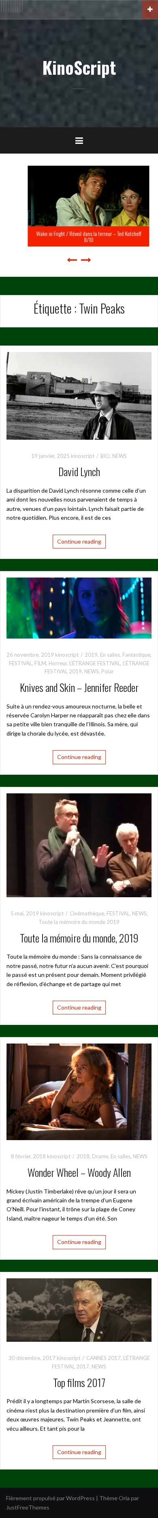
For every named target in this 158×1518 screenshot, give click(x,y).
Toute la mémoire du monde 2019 (79, 922)
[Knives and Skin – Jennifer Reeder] (79, 607)
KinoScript (79, 67)
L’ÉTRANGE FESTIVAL (94, 663)
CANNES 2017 (103, 1358)
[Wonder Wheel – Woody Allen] (79, 1091)
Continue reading (79, 541)
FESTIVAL (20, 663)
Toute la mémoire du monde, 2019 (79, 938)
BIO (105, 456)
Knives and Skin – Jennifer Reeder (79, 687)
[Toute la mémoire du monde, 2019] (79, 844)
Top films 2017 (79, 1382)
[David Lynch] (79, 395)
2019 (91, 654)
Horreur (58, 663)
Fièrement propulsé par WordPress (50, 1498)
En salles (110, 654)
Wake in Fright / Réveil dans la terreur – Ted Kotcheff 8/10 (79, 236)
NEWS (119, 456)
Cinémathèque (87, 913)
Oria (124, 1498)
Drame (100, 1156)
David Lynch (79, 471)
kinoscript (82, 456)
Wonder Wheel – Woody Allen (79, 1172)
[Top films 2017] (79, 1309)
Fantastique (136, 654)
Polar (107, 671)
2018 (83, 1156)
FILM (40, 663)
